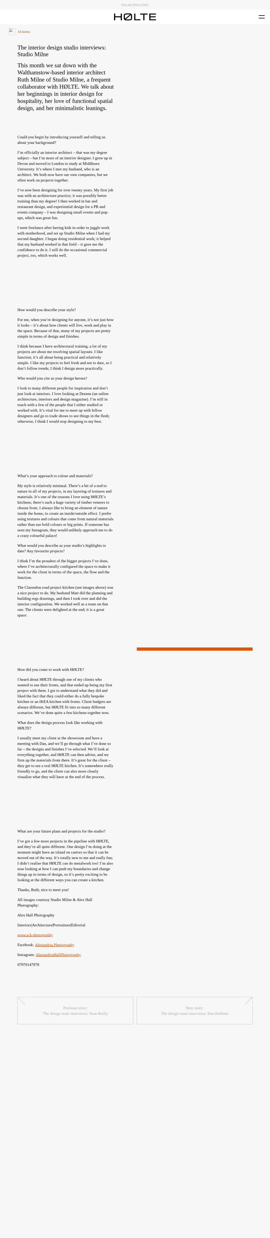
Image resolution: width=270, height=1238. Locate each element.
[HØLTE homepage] (135, 16)
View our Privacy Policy (135, 4)
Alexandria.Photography (54, 945)
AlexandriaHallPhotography (58, 954)
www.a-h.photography (35, 935)
